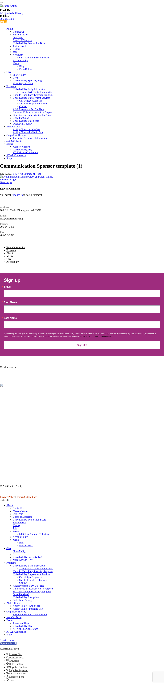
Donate (3, 21)
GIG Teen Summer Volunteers (34, 57)
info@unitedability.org (11, 13)
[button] (8, 643)
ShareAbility (19, 74)
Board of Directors (22, 40)
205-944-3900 (7, 19)
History (16, 49)
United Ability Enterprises (26, 120)
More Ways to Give (23, 83)
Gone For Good (21, 118)
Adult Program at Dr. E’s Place (28, 109)
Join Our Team (13, 141)
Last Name (10, 318)
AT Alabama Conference (25, 152)
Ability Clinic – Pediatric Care (28, 132)
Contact (23, 106)
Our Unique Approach (30, 100)
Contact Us (18, 31)
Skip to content (7, 640)
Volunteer (18, 54)
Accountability (20, 60)
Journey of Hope (21, 146)
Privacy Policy (7, 497)
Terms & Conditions (26, 497)
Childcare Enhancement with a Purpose (33, 112)
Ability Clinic (13, 126)
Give (8, 72)
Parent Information (15, 247)
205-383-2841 (7, 235)
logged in (18, 195)
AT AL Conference (16, 155)
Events (9, 143)
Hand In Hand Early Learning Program (33, 95)
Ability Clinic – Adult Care (26, 129)
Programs (11, 86)
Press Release (26, 69)
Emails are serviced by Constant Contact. (96, 336)
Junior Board (19, 46)
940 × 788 (18, 173)
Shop (9, 158)
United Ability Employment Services (31, 97)
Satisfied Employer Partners (33, 103)
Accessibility (12, 261)
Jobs (15, 51)
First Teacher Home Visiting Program (32, 115)
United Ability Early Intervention (29, 89)
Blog (21, 66)
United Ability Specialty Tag (27, 80)
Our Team (18, 37)
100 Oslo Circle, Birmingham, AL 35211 (20, 210)
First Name (10, 302)
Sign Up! (82, 345)
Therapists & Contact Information (36, 92)
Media (16, 63)
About (9, 28)
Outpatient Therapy (23, 123)
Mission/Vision (20, 34)
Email (7, 286)
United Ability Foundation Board (29, 43)
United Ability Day (22, 149)
